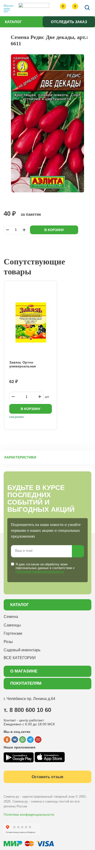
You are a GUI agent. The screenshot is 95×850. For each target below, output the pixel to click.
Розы (8, 642)
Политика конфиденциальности (29, 814)
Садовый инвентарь (22, 650)
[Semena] (34, 8)
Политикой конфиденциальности (40, 571)
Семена (11, 617)
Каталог (13, 22)
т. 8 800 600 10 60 (27, 710)
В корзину (54, 230)
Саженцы (12, 625)
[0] (58, 8)
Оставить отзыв (47, 777)
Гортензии (13, 633)
